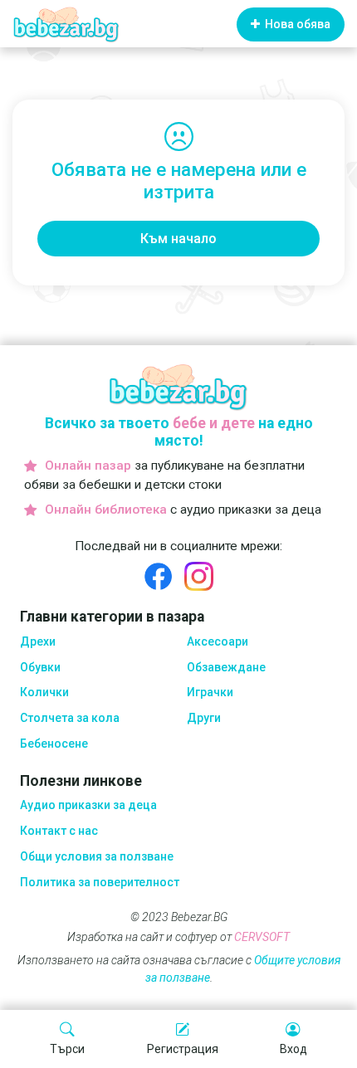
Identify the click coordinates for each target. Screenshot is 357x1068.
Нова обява (296, 24)
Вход (293, 1049)
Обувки (40, 667)
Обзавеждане (226, 667)
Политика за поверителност (99, 882)
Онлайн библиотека (106, 509)
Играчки (210, 692)
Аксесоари (217, 641)
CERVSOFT (262, 937)
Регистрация (182, 1049)
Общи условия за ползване (97, 856)
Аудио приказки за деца (88, 805)
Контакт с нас (59, 830)
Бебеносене (54, 743)
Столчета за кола (70, 717)
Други (204, 717)
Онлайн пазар (88, 465)
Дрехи (38, 641)
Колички (44, 692)
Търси (67, 1049)
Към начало (178, 238)
